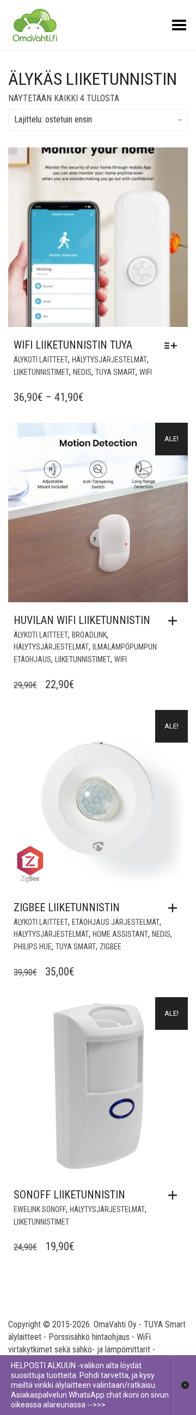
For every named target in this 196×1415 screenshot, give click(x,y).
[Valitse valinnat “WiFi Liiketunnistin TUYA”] (173, 345)
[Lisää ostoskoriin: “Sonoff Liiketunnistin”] (175, 1195)
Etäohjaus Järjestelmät (116, 922)
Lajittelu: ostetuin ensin (53, 119)
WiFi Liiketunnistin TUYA (73, 344)
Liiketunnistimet (41, 372)
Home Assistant (120, 934)
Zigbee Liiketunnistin (67, 907)
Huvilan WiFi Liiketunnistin (82, 620)
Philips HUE (33, 946)
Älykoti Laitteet (41, 359)
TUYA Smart (115, 372)
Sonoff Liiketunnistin (69, 1194)
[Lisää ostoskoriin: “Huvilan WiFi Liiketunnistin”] (175, 621)
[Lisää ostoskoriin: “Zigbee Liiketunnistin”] (175, 908)
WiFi (145, 372)
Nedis (82, 372)
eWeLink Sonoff (40, 1209)
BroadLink (89, 635)
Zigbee (110, 946)
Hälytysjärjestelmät (109, 359)
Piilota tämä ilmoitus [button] (185, 1385)
